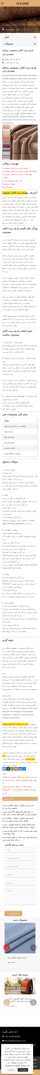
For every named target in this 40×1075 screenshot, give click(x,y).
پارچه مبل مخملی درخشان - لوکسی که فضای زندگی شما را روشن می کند (17, 819)
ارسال (13, 913)
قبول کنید (23, 1070)
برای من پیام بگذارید (11, 62)
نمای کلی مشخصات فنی (13, 180)
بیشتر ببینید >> (12, 962)
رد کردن (11, 1070)
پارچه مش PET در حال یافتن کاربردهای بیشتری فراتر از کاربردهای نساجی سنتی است (19, 813)
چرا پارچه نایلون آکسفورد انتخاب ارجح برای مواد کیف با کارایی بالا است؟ (19, 1000)
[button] (6, 947)
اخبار (17, 29)
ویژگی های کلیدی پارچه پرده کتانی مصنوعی (20, 171)
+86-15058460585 (12, 1036)
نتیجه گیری (8, 187)
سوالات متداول (9, 184)
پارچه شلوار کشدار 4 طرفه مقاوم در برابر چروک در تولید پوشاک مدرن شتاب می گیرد (18, 826)
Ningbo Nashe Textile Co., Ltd (15, 724)
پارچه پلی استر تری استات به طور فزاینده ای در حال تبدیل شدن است (19, 838)
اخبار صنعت (26, 29)
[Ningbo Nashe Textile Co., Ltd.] (20, 2)
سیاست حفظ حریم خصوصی (15, 1065)
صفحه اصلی (9, 29)
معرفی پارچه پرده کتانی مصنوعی (15, 168)
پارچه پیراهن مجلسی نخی (16, 957)
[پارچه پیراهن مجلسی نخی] (20, 938)
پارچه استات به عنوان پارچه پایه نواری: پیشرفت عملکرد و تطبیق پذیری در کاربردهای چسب (19, 789)
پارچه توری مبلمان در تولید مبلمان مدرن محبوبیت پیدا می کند (18, 806)
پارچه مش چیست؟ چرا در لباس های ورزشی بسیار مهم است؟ (19, 832)
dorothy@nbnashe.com (15, 1040)
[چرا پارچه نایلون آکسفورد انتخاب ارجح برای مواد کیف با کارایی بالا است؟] (20, 986)
